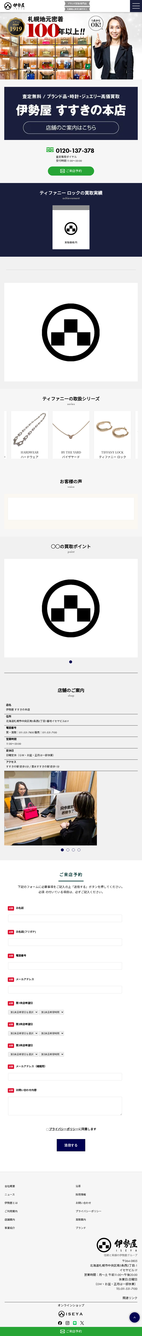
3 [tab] (74, 850)
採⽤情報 (81, 1194)
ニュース (10, 1194)
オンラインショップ (71, 1305)
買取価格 (71, 242)
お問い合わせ (83, 1203)
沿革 (78, 1186)
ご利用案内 (11, 1211)
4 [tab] (79, 850)
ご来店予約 (74, 171)
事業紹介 (10, 1228)
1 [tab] (71, 662)
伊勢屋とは (11, 1203)
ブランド (81, 1228)
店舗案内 (10, 1219)
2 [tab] (68, 850)
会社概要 (10, 1186)
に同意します (72, 1129)
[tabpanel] (71, 435)
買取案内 (81, 1219)
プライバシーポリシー (64, 1129)
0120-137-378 (75, 154)
